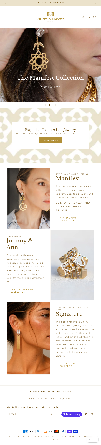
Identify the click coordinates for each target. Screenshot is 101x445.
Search (69, 398)
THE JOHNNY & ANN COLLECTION (22, 290)
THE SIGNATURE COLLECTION (69, 364)
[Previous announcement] (5, 3)
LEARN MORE (50, 140)
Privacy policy (70, 436)
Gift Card (42, 398)
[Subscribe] (51, 414)
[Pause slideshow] (62, 105)
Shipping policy (52, 439)
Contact (32, 398)
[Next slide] (56, 105)
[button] (5, 17)
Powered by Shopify (41, 436)
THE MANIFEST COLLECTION (68, 219)
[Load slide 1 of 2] (45, 105)
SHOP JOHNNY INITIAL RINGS (43, 87)
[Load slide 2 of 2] (49, 105)
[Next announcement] (96, 3)
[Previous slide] (39, 105)
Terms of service (85, 436)
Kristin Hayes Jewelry (24, 436)
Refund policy (57, 436)
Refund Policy (57, 398)
